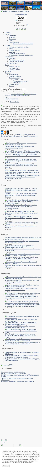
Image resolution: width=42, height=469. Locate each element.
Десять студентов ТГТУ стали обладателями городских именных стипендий (20, 326)
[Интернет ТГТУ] (7, 365)
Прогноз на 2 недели (19, 22)
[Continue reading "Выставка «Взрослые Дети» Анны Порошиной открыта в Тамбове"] (23, 263)
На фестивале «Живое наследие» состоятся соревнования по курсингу (20, 147)
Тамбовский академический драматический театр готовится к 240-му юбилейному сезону (21, 257)
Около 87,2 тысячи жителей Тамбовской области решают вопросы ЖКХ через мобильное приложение (22, 155)
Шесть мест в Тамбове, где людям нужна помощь (17, 381)
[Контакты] (7, 446)
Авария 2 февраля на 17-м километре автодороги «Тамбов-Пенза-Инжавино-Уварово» (22, 356)
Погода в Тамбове (21, 14)
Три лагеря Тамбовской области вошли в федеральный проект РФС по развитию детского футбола (21, 217)
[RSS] (22, 29)
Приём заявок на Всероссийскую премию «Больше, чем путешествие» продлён (22, 241)
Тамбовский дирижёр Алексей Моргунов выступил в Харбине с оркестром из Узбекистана (22, 343)
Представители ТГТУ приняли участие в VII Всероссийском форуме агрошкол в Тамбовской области (21, 165)
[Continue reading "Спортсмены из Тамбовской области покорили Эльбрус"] (23, 224)
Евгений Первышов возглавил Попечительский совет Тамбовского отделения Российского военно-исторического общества (22, 176)
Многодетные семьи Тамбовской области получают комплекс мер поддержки (22, 281)
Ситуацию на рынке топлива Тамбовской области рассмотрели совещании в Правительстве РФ (21, 297)
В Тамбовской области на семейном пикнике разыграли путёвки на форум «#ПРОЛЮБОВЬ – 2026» (21, 335)
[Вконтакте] (17, 29)
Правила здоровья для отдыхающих (13, 372)
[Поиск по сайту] (25, 29)
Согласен (6, 466)
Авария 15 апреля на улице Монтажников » (22, 136)
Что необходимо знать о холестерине (13, 373)
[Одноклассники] (19, 29)
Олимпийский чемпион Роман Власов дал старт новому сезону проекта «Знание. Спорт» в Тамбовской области (21, 206)
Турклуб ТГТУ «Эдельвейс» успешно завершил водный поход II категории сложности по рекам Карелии (21, 195)
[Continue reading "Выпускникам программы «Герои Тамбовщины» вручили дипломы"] (23, 318)
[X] (8, 132)
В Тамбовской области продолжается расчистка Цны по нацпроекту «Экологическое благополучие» (22, 305)
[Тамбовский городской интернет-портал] (15, 11)
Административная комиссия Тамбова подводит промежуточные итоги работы (21, 289)
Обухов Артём (14, 102)
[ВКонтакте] (2, 132)
